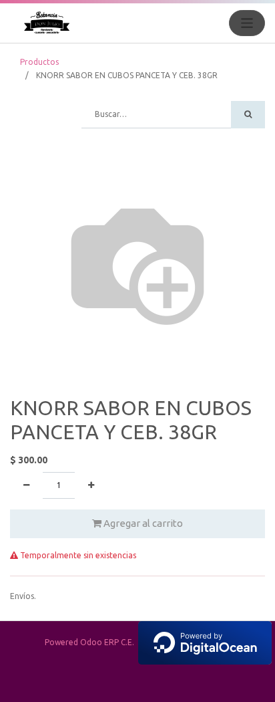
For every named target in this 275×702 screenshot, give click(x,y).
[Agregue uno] (91, 485)
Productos (39, 61)
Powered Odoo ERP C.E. (91, 642)
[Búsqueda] (248, 114)
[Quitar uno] (26, 485)
